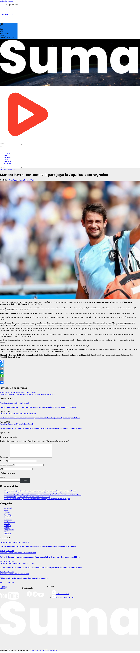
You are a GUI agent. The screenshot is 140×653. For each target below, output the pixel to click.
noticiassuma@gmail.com (65, 597)
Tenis (32, 180)
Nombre (3, 461)
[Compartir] (70, 382)
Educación (8, 520)
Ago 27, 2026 (5, 582)
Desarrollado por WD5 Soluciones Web (44, 650)
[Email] (70, 368)
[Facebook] (70, 361)
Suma (12, 551)
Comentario (4, 457)
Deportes (7, 157)
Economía (20, 413)
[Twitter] (70, 365)
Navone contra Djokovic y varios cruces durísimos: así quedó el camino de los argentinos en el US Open (38, 407)
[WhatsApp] (70, 375)
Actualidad (8, 153)
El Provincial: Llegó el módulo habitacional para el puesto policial (27, 497)
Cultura (7, 512)
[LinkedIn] (70, 372)
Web (1, 469)
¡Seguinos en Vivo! (3, 588)
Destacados (11, 169)
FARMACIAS (9, 522)
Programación (9, 530)
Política (7, 155)
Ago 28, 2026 (5, 551)
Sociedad (25, 403)
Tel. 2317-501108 (62, 594)
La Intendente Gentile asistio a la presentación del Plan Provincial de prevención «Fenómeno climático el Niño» (41, 428)
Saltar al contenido (6, 1)
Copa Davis (13, 180)
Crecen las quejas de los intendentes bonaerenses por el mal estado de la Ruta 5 (27, 394)
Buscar (2, 477)
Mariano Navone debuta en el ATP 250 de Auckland (18, 392)
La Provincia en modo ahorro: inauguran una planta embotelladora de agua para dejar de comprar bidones (40, 418)
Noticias (19, 403)
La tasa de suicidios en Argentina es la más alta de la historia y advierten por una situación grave (37, 499)
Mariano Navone (24, 180)
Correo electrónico (7, 465)
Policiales (7, 161)
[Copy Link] (70, 379)
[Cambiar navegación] (1, 146)
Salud (6, 159)
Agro (6, 510)
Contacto (7, 163)
